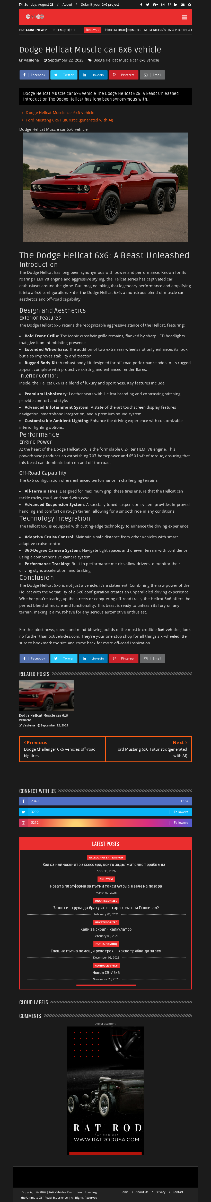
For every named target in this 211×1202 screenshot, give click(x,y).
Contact (178, 1191)
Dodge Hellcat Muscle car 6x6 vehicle (126, 60)
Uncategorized (106, 900)
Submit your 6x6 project (100, 4)
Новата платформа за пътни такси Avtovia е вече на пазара (135, 29)
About (67, 4)
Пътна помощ (106, 944)
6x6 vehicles (169, 629)
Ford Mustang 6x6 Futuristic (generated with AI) (69, 119)
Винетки (74, 30)
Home (124, 1191)
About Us (142, 1191)
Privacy (160, 1191)
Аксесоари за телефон (106, 857)
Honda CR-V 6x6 (106, 965)
